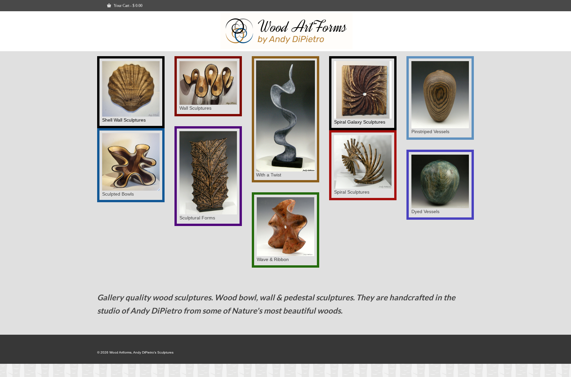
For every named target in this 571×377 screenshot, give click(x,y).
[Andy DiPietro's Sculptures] (286, 31)
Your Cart (127, 5)
